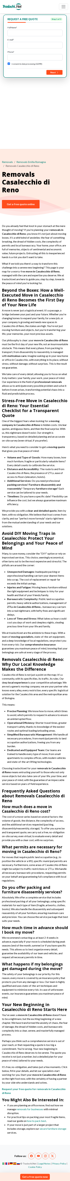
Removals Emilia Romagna (31, 161)
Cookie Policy (35, 1167)
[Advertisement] (35, 112)
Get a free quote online (21, 204)
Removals (7, 161)
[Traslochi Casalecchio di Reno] (4, 1163)
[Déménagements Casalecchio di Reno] (7, 1163)
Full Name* (12, 27)
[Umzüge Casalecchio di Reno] (11, 1163)
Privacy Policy (59, 1163)
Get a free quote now (35, 1176)
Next (53, 72)
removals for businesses (29, 1109)
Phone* (10, 52)
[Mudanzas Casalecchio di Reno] (14, 1163)
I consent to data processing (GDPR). (26, 64)
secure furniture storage (53, 1128)
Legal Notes (44, 1163)
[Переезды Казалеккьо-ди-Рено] (18, 1163)
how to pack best (36, 1120)
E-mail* (10, 39)
